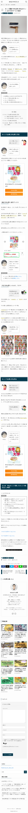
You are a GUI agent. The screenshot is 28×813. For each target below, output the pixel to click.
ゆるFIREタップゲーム (7, 781)
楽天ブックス (14, 559)
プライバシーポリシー (11, 808)
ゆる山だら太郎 (14, 592)
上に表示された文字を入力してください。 (11, 746)
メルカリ (5, 559)
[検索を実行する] (25, 772)
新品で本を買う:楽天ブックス (14, 116)
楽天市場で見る (14, 194)
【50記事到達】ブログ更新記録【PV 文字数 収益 (13, 798)
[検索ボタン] (26, 2)
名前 (4, 725)
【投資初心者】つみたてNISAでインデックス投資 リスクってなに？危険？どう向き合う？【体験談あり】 (14, 794)
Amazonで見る (14, 190)
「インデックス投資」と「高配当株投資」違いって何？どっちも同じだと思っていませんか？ (14, 785)
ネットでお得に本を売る (10, 120)
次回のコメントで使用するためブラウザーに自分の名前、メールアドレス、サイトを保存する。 (14, 740)
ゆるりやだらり (14, 2)
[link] (13, 614)
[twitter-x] (15, 614)
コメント (5, 708)
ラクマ (9, 559)
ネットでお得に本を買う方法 (11, 114)
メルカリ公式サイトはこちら (8, 531)
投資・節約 (5, 13)
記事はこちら (18, 276)
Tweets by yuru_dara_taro (7, 767)
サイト (4, 735)
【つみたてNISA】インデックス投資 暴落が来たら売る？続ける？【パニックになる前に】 (14, 789)
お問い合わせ (18, 808)
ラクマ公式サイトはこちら (8, 535)
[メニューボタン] (2, 2)
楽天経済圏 (10, 13)
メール (4, 730)
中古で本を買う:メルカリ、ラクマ (15, 118)
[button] (3, 566)
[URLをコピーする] (25, 566)
